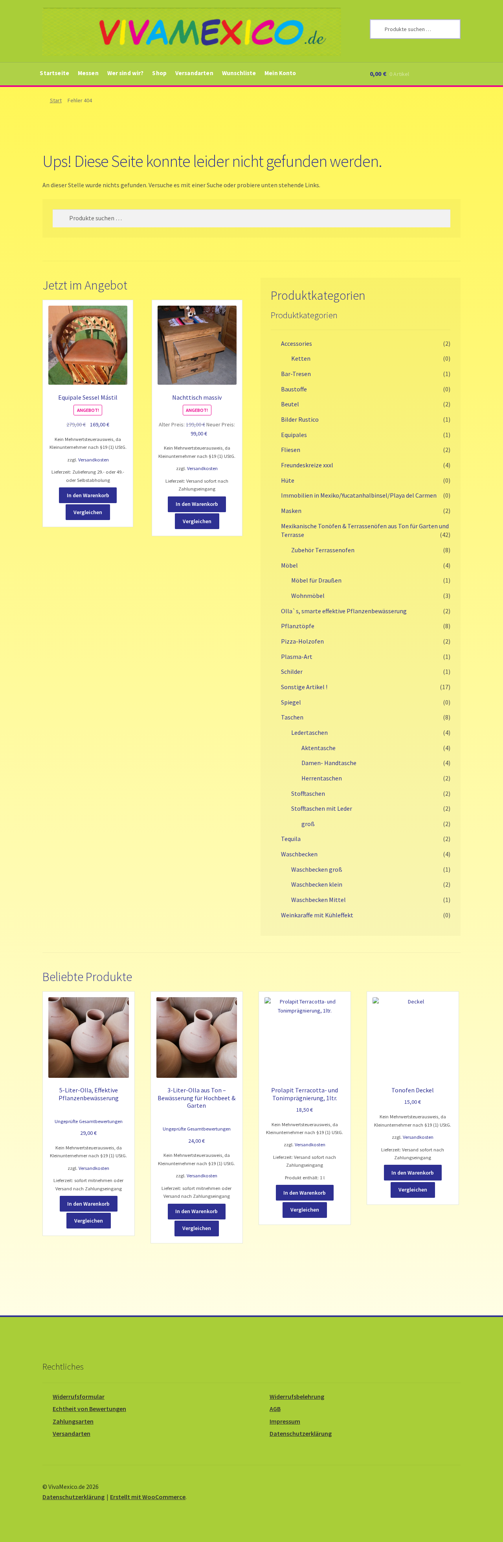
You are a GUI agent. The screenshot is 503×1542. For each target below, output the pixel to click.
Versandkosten (93, 460)
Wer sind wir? (125, 73)
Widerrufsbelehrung (297, 1396)
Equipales (294, 435)
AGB (275, 1409)
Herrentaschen (321, 778)
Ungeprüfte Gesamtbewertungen (89, 1121)
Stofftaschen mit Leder (321, 808)
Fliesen (290, 450)
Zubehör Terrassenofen (322, 550)
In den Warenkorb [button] (88, 495)
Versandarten (194, 73)
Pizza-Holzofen (302, 641)
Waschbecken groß (316, 869)
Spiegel (291, 702)
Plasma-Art (296, 656)
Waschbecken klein (316, 884)
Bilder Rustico (300, 419)
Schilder (292, 671)
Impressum (285, 1421)
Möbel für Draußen (316, 580)
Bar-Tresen (296, 374)
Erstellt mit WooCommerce (147, 1497)
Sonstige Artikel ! (304, 687)
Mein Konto (280, 73)
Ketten (300, 358)
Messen (88, 73)
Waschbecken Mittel (318, 900)
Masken (291, 511)
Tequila (291, 839)
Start (56, 100)
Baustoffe (294, 389)
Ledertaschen (309, 732)
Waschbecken (299, 854)
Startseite (54, 73)
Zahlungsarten (73, 1421)
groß (308, 824)
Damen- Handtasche (328, 763)
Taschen (292, 717)
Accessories (296, 343)
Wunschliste (239, 73)
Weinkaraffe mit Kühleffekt (317, 915)
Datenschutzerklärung (301, 1433)
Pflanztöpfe (297, 626)
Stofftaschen (308, 793)
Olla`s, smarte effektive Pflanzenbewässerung (344, 611)
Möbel (289, 565)
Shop (159, 73)
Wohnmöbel (308, 595)
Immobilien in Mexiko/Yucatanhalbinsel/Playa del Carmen (359, 495)
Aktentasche (318, 748)
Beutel (290, 404)
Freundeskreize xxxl (307, 465)
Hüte (287, 480)
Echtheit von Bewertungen (89, 1409)
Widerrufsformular (79, 1396)
